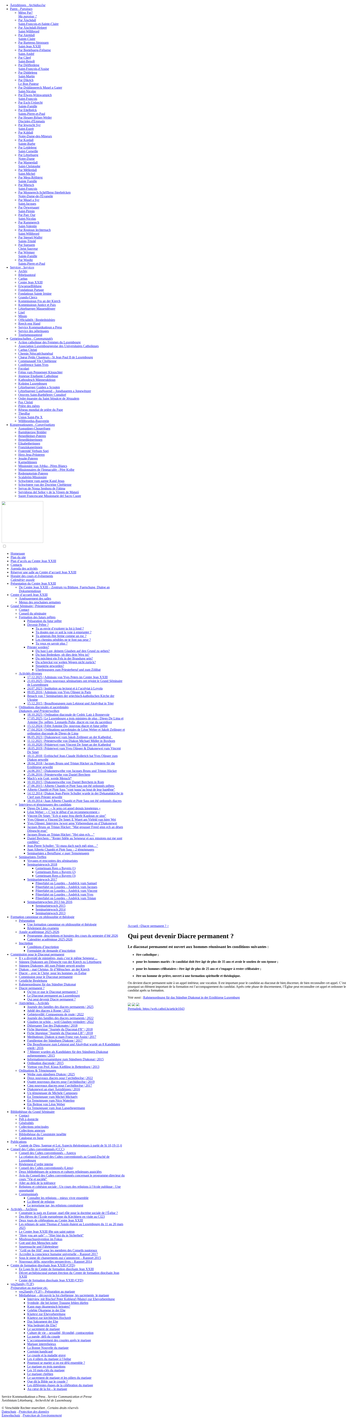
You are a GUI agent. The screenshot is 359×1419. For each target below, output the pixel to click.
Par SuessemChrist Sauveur (28, 246)
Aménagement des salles (35, 598)
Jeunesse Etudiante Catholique (38, 376)
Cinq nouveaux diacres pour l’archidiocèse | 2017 (59, 1085)
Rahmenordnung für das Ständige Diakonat (47, 984)
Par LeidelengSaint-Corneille (28, 149)
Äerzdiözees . (27, 5)
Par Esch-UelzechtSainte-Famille (30, 104)
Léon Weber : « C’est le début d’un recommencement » (63, 812)
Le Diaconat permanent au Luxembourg (53, 995)
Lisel (21, 312)
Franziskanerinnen (30, 447)
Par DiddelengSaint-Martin (27, 74)
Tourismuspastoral (30, 335)
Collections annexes (32, 1130)
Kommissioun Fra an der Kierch (39, 301)
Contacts (16, 565)
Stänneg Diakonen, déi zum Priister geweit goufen (52, 965)
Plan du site (18, 557)
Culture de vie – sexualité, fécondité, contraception (60, 1333)
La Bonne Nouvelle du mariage (48, 1347)
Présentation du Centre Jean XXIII (33, 583)
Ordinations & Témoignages (37, 1070)
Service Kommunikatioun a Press (40, 327)
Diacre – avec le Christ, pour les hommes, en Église (52, 973)
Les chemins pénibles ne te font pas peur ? (63, 639)
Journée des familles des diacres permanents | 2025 (60, 1007)
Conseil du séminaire (32, 613)
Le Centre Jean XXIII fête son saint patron (47, 1231)
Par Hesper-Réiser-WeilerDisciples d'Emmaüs (35, 119)
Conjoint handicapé (40, 1351)
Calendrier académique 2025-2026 (50, 939)
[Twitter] (133, 1005)
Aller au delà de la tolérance (37, 1183)
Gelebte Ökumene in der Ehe (46, 1310)
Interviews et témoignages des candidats (45, 804)
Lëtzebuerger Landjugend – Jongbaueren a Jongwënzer (54, 391)
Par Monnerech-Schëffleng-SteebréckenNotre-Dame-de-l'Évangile (44, 194)
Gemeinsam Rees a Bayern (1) (56, 868)
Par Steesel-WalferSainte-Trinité (30, 239)
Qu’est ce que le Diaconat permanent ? (52, 992)
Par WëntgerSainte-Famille (27, 254)
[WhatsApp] (129, 1005)
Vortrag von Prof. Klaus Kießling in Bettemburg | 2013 (63, 1067)
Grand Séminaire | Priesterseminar (33, 606)
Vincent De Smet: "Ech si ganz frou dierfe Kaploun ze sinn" (66, 816)
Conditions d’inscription (43, 947)
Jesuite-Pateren (28, 458)
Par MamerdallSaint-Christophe (29, 164)
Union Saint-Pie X (30, 417)
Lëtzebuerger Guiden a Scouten (39, 387)
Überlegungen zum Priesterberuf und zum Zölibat (68, 669)
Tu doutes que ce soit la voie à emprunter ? (63, 632)
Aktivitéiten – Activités (34, 1003)
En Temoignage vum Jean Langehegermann (56, 1108)
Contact (24, 609)
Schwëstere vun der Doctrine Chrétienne (44, 484)
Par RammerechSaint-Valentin (28, 224)
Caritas (22, 278)
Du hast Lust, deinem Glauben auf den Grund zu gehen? (73, 651)
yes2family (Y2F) (29, 1286)
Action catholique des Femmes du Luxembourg (49, 342)
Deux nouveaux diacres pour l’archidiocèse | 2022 (60, 1078)
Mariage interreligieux (41, 1344)
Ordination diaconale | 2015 (45, 1063)
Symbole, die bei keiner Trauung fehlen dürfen (57, 1303)
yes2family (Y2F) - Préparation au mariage (47, 1291)
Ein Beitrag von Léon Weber (46, 1104)
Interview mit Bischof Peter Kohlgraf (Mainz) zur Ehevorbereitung (71, 1299)
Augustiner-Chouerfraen (34, 428)
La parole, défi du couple (43, 1336)
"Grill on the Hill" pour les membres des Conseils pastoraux (58, 1250)
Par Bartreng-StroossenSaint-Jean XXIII (33, 44)
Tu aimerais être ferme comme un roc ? (61, 636)
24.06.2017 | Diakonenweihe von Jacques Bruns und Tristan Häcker (72, 771)
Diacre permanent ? (31, 988)
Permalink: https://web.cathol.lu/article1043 (156, 1008)
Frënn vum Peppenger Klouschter (40, 372)
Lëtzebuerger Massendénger (36, 308)
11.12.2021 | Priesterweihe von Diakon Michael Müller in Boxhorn (71, 741)
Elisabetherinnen (29, 443)
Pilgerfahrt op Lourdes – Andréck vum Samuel (66, 883)
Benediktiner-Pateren (32, 436)
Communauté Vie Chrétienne (37, 361)
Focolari (23, 368)
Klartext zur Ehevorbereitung (46, 1314)
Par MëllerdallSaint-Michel (27, 171)
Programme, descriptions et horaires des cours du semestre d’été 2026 (72, 935)
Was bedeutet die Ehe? (42, 1325)
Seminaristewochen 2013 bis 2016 (49, 902)
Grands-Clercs (27, 297)
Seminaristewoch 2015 (50, 905)
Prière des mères (29, 406)
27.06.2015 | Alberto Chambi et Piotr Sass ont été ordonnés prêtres (70, 786)
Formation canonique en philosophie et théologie (42, 917)
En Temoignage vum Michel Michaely (52, 1096)
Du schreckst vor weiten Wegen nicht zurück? (66, 662)
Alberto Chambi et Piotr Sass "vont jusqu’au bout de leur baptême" (71, 789)
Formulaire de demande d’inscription (51, 950)
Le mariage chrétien (40, 1374)
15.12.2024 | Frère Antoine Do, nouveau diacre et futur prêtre (67, 726)
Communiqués (28, 1194)
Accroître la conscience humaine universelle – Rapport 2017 (58, 1254)
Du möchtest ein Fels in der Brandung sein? (64, 658)
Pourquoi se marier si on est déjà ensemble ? (56, 1362)
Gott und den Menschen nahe (38, 1243)
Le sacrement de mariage (43, 1329)
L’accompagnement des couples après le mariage (59, 1340)
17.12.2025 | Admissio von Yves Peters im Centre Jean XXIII (67, 677)
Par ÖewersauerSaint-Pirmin (28, 209)
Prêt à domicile (28, 1119)
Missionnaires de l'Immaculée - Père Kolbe (46, 469)
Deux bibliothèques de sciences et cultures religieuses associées (60, 1171)
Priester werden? (38, 647)
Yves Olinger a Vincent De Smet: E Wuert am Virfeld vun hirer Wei (71, 819)
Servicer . (22, 267)
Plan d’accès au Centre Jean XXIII (33, 561)
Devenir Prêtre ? (38, 624)
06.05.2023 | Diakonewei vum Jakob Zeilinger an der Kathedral (70, 737)
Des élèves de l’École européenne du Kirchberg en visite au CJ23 (62, 1216)
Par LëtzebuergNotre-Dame (28, 156)
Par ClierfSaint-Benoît (26, 59)
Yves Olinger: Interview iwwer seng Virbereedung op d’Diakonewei (72, 823)
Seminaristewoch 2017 (42, 879)
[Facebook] (137, 1005)
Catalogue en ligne (31, 1138)
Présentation (27, 920)
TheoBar (24, 413)
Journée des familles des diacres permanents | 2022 (60, 1018)
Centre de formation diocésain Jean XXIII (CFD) (43, 1265)
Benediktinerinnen (30, 439)
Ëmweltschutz (11, 1415)
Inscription (26, 943)
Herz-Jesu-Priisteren (31, 454)
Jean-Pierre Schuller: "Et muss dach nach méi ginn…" (62, 845)
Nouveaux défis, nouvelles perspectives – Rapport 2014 (55, 1261)
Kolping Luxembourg (32, 383)
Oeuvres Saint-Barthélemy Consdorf (42, 394)
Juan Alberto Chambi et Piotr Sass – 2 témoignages (60, 849)
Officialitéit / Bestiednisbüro (36, 320)
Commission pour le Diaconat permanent (37, 954)
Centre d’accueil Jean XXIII (29, 594)
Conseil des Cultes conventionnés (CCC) (37, 1149)
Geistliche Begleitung (33, 980)
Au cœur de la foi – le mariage (47, 1389)
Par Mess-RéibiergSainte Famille (30, 179)
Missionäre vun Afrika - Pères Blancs (42, 466)
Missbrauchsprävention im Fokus (40, 1239)
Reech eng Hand (29, 323)
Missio (22, 316)
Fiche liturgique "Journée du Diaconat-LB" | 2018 (60, 1033)
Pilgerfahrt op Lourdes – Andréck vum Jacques (66, 887)
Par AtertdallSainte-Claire (26, 37)
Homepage (18, 553)
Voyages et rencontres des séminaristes (52, 860)
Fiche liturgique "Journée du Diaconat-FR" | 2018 (60, 1029)
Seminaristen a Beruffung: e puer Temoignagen (58, 853)
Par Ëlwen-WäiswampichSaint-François (35, 97)
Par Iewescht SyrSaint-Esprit (29, 126)
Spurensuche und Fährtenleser (38, 1246)
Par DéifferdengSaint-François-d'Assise (33, 67)
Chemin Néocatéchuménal (35, 353)
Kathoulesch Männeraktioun (36, 379)
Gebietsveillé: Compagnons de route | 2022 (55, 1014)
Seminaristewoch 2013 (50, 913)
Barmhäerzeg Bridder (32, 432)
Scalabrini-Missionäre (32, 477)
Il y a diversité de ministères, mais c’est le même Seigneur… (58, 958)
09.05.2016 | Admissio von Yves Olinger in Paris (59, 692)
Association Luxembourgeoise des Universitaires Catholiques (58, 346)
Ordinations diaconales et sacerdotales (44, 709)
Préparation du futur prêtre (44, 621)
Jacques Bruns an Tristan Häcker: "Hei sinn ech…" (61, 834)
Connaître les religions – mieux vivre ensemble (58, 1198)
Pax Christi (25, 402)
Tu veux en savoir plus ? (52, 643)
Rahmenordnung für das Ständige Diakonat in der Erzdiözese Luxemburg (191, 997)
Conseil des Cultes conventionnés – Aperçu (47, 1153)
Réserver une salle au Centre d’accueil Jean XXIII (43, 572)
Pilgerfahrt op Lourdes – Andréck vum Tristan (66, 898)
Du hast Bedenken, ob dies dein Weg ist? (62, 654)
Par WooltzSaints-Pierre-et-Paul (31, 261)
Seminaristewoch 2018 (42, 864)
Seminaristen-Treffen (32, 857)
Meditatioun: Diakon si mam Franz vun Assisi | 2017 (61, 1037)
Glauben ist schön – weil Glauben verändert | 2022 (60, 1022)
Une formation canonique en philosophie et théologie (62, 924)
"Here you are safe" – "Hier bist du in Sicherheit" (51, 1235)
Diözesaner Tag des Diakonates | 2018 (52, 1025)
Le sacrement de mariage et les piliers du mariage (59, 1377)
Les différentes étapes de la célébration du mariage (60, 1385)
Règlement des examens (43, 928)
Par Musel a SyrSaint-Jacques (28, 201)
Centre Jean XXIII (30, 282)
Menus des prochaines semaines (40, 602)
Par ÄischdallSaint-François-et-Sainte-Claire (38, 22)
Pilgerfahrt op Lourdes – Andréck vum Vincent (66, 890)
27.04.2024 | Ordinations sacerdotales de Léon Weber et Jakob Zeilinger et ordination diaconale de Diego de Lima (76, 731)
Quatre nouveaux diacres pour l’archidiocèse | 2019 (61, 1082)
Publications (19, 1141)
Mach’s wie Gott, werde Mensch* (49, 778)
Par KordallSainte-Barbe (26, 141)
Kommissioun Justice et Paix (37, 305)
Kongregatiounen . (32, 424)
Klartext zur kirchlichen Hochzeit (49, 1318)
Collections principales (34, 1126)
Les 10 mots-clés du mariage (46, 1370)
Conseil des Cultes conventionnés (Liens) (46, 1168)
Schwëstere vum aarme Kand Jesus (41, 481)
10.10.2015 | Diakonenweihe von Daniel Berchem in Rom (65, 782)
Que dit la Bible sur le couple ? (47, 1381)
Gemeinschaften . (31, 338)
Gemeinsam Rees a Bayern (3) (56, 875)
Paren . (21, 9)
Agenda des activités (24, 568)
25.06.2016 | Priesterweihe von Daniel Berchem (58, 774)
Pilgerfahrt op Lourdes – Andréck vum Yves (64, 894)
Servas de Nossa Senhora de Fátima (41, 488)
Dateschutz (9, 1411)
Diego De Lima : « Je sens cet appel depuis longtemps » (64, 808)
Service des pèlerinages (33, 331)
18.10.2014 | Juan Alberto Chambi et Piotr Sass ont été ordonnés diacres (74, 801)
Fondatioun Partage (31, 290)
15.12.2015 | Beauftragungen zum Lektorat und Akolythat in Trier (70, 703)
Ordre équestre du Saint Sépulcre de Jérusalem (48, 398)
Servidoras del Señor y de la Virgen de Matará (48, 492)
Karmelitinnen (27, 462)
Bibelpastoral (27, 275)
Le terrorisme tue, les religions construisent (55, 1205)
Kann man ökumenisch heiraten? (48, 1306)
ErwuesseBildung (30, 286)
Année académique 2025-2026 (39, 932)
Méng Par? (27, 14)
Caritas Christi (27, 350)
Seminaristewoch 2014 (50, 909)
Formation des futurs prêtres (37, 617)
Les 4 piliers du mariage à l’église (49, 1359)
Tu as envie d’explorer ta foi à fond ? (60, 628)
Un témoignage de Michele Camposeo (52, 1093)
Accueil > (134, 926)
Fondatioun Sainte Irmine (35, 293)
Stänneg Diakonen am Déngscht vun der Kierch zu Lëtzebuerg (60, 962)
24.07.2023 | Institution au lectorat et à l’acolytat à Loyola (65, 688)
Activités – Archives (24, 1209)
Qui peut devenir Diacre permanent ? (51, 999)
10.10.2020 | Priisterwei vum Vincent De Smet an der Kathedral (69, 744)
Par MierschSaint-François (27, 186)
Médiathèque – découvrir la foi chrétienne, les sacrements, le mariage (64, 1295)
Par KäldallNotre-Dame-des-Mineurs (35, 134)
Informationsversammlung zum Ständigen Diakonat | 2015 (65, 1059)
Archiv (22, 271)
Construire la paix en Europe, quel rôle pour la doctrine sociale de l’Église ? (68, 1213)
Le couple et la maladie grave (46, 1355)
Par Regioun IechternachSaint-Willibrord (34, 231)
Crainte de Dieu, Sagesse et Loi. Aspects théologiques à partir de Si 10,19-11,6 (70, 1145)
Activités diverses (30, 673)
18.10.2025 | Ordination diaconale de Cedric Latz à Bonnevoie (68, 714)
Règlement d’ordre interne (36, 1164)
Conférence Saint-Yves (33, 365)
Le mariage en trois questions (46, 1366)
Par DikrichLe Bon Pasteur (28, 82)
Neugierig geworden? (50, 666)
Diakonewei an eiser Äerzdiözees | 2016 (53, 1089)
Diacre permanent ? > (155, 926)
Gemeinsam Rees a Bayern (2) (56, 872)
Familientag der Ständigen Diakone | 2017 (54, 1040)
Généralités (26, 1123)
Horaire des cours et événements (32, 578)
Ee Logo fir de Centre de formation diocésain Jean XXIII (56, 1269)
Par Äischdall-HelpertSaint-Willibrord (32, 29)
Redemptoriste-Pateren (33, 473)
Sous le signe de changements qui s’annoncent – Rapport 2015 (60, 1258)
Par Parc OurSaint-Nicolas (27, 216)
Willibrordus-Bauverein (33, 421)
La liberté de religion (40, 1201)
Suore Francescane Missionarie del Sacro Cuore (49, 496)
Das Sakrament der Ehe (42, 1321)
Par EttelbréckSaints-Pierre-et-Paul (31, 112)
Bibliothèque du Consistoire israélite (42, 1134)
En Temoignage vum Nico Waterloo (51, 1100)
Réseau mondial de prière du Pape (40, 409)
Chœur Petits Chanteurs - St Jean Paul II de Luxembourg (55, 357)
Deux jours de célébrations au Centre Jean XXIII (51, 1220)
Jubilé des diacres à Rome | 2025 (48, 1010)
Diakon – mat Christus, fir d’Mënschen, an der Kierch (54, 969)
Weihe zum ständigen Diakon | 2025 (51, 1074)
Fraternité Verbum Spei (33, 451)
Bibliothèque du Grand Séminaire (33, 1111)
